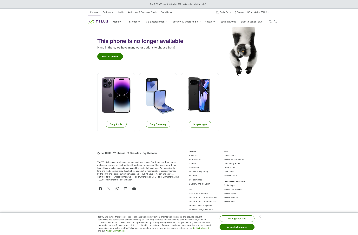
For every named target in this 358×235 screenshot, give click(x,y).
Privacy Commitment (114, 231)
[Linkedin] (127, 189)
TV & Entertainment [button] (155, 21)
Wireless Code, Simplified (201, 209)
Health (121, 12)
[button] (271, 21)
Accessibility (230, 155)
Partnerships (195, 159)
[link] (110, 56)
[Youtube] (135, 189)
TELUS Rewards (228, 21)
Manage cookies (237, 218)
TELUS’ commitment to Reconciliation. (115, 179)
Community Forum (232, 163)
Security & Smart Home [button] (185, 21)
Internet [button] (133, 21)
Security (193, 175)
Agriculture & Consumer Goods (142, 12)
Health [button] (209, 21)
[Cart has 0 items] (276, 21)
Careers (192, 163)
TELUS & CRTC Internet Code (202, 201)
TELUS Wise (229, 201)
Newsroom (194, 167)
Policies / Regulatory (198, 171)
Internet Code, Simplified (200, 205)
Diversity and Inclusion (199, 183)
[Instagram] (118, 189)
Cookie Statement (200, 228)
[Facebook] (101, 189)
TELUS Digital (230, 193)
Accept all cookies (237, 227)
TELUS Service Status (234, 159)
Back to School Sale (252, 21)
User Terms (229, 171)
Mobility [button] (117, 21)
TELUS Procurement (233, 189)
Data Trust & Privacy (198, 193)
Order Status (229, 167)
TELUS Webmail (231, 197)
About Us (193, 155)
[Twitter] (110, 189)
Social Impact (167, 12)
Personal (94, 12)
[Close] (260, 216)
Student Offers (230, 175)
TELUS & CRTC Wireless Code (203, 197)
